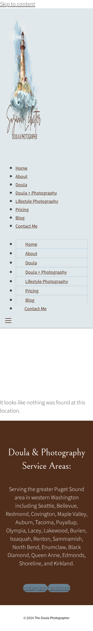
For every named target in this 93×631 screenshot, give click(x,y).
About (31, 253)
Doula (31, 263)
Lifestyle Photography (37, 201)
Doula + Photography (46, 272)
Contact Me (26, 226)
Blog (29, 300)
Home (31, 244)
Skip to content (17, 4)
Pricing (31, 291)
